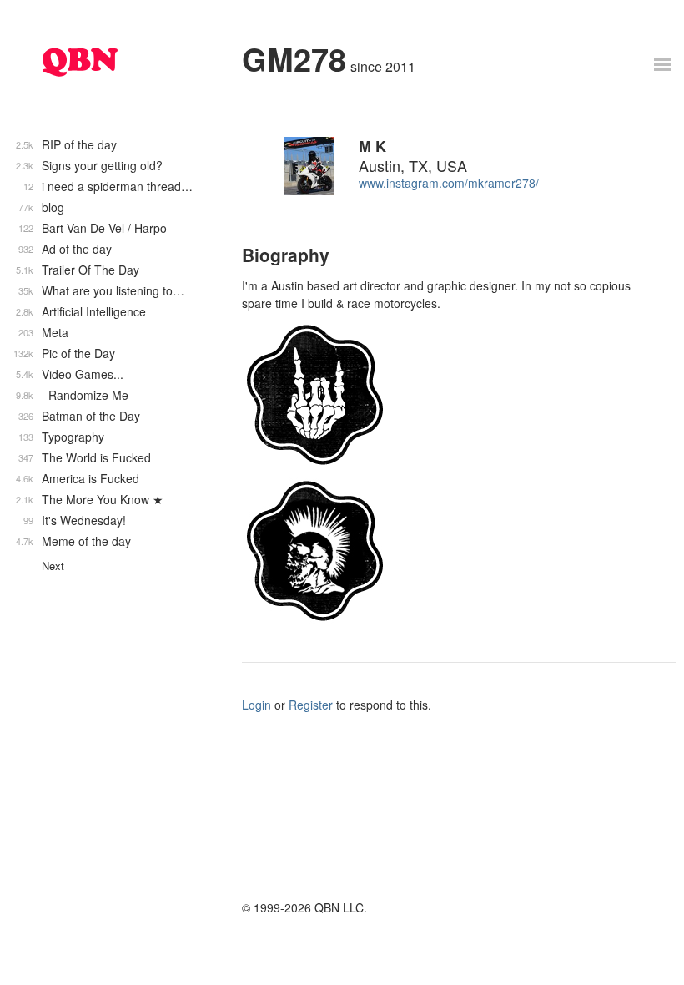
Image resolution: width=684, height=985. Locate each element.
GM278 (294, 59)
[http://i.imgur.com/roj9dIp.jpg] (446, 550)
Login (256, 704)
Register (311, 704)
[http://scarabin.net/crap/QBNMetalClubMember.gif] (446, 394)
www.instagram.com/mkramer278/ (449, 182)
